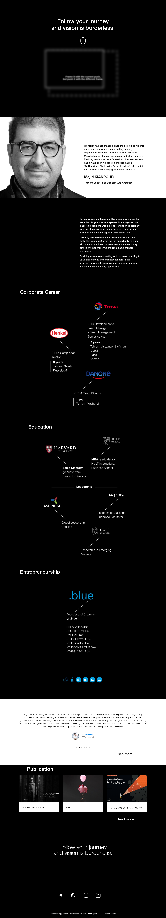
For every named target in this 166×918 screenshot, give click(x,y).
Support (61, 914)
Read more (125, 819)
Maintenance (74, 914)
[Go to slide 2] (79, 747)
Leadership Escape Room (33, 808)
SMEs (68, 808)
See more (125, 754)
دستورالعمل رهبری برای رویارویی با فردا (126, 808)
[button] (20, 722)
